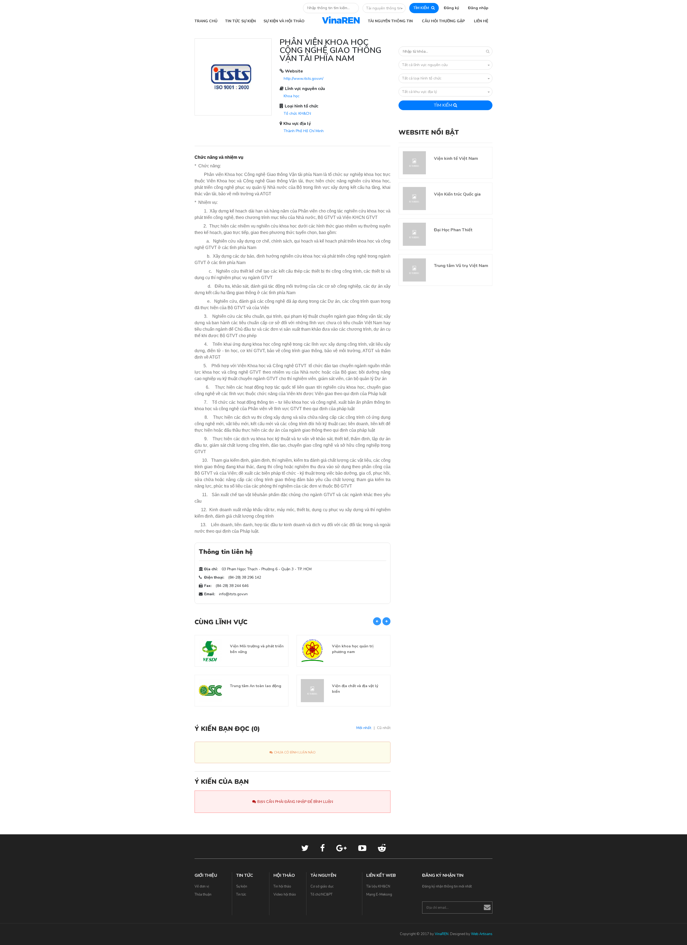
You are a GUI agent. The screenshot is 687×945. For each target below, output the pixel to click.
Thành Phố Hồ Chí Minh (304, 131)
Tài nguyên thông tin (383, 8)
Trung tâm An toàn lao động (255, 685)
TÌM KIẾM (421, 7)
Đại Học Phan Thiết (453, 230)
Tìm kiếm (443, 105)
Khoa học (291, 96)
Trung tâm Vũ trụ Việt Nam (461, 266)
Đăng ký (451, 7)
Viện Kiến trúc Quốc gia (457, 194)
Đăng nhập (478, 7)
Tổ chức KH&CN (297, 113)
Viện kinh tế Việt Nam (456, 158)
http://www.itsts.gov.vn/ (303, 78)
